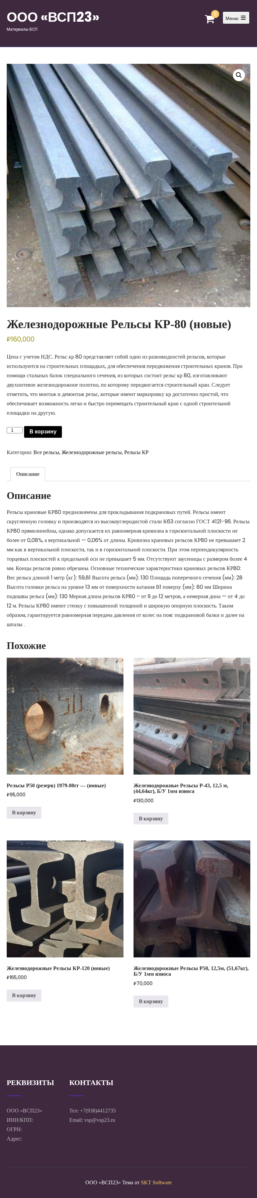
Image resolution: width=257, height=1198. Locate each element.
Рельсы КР (136, 452)
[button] (239, 75)
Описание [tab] (27, 474)
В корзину (43, 431)
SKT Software (156, 1182)
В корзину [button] (24, 812)
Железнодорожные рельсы (92, 452)
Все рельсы (46, 452)
